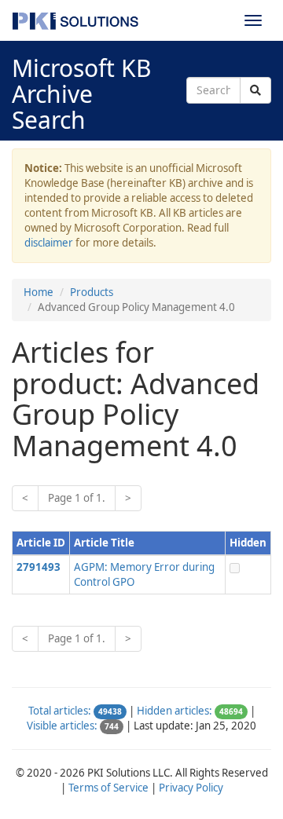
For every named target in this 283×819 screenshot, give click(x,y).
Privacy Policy (191, 788)
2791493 (39, 567)
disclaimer (48, 243)
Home (38, 292)
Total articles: (59, 711)
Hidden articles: (174, 711)
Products (91, 292)
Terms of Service (108, 788)
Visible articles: (62, 725)
